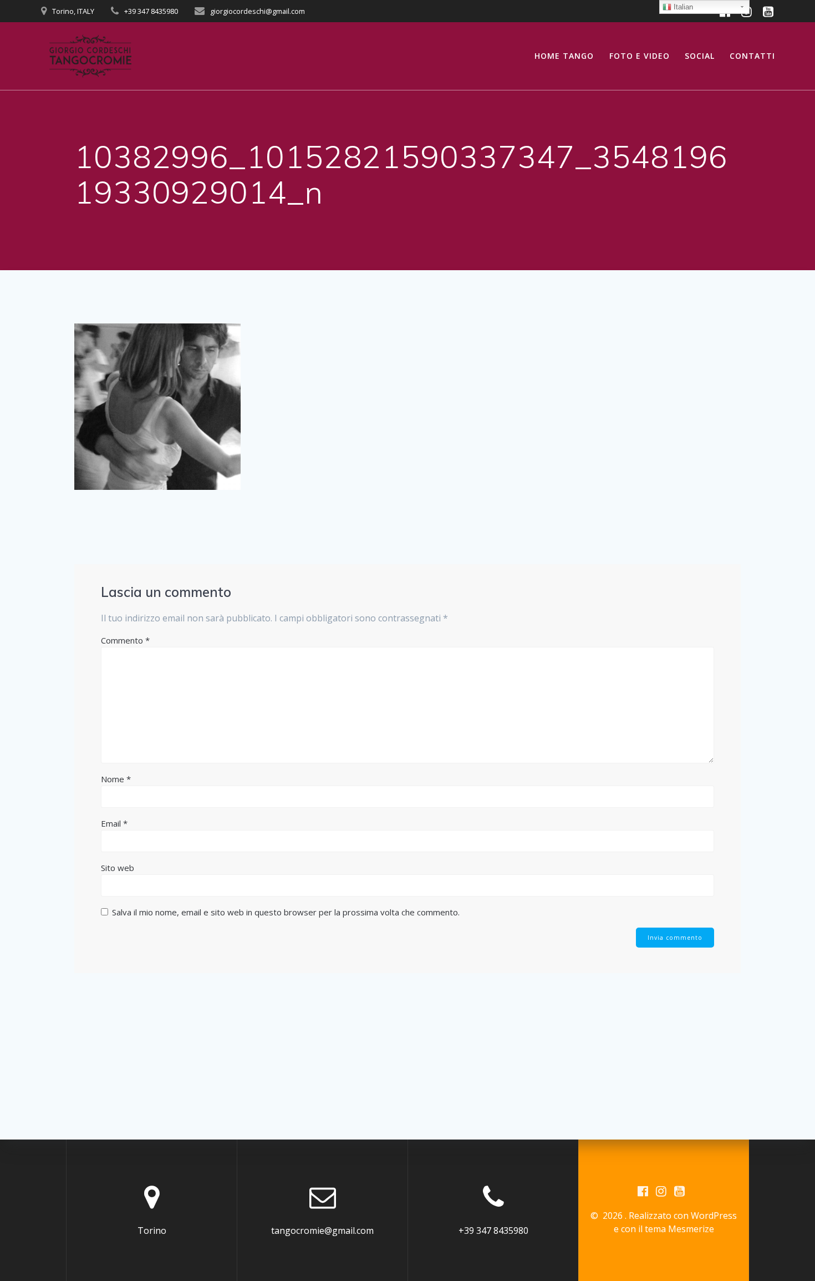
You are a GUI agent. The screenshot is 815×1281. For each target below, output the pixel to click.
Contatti (752, 55)
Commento (125, 640)
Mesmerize (691, 1229)
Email (114, 823)
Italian (682, 7)
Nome (116, 778)
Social (700, 55)
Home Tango (564, 55)
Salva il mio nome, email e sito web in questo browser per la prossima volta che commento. (286, 912)
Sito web (117, 867)
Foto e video (639, 55)
